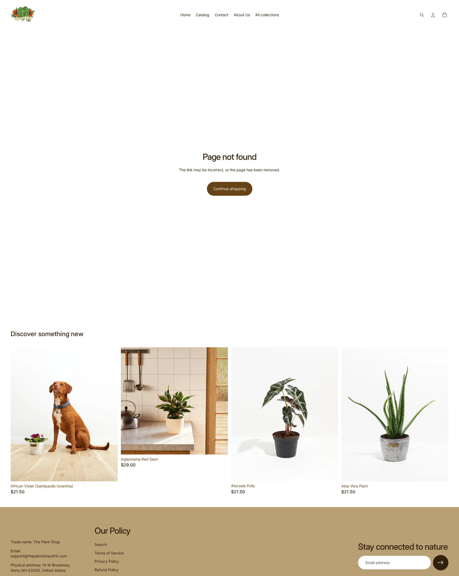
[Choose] (109, 473)
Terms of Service (109, 553)
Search (101, 544)
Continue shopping (229, 188)
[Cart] (444, 15)
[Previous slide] (19, 414)
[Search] (422, 15)
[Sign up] (440, 562)
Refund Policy (106, 569)
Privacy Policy (107, 561)
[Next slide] (110, 414)
